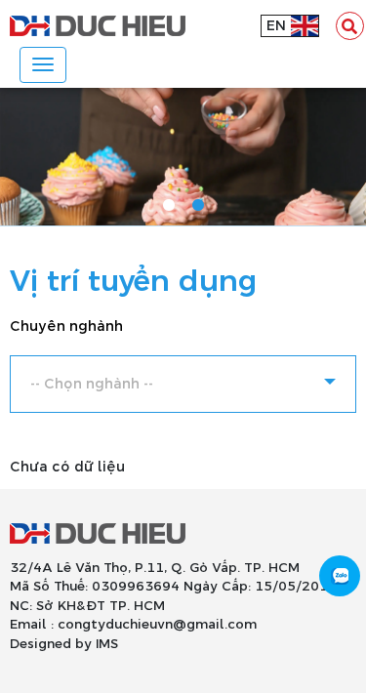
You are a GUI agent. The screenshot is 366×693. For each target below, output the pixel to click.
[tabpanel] (183, 156)
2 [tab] (198, 206)
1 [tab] (169, 206)
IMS (107, 644)
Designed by (51, 644)
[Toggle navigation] (43, 65)
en (276, 26)
